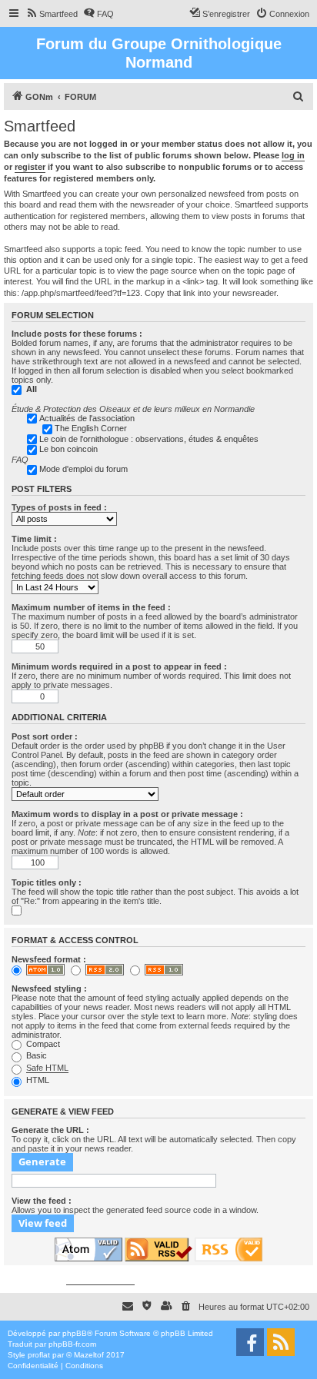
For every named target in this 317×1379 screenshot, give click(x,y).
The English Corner (91, 428)
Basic (35, 1055)
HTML (36, 1080)
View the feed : (42, 1200)
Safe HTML (47, 1067)
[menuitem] (51, 14)
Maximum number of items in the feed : (91, 607)
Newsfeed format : (49, 959)
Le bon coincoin (68, 449)
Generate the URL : (50, 1130)
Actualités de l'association (87, 418)
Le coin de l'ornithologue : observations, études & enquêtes (149, 439)
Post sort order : (45, 736)
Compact (42, 1043)
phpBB (74, 1333)
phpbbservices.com (100, 1280)
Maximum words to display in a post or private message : (127, 814)
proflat (39, 1355)
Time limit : (34, 538)
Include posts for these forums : (77, 333)
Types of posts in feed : (59, 507)
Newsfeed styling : (49, 988)
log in (293, 155)
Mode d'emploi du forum (83, 469)
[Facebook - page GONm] (250, 1342)
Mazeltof (89, 1355)
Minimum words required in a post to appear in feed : (119, 666)
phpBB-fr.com (72, 1344)
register (30, 166)
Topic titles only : (47, 882)
